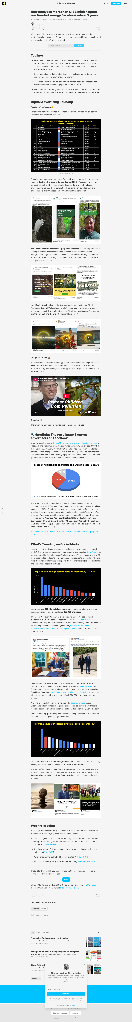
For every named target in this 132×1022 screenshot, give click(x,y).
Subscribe (116, 3)
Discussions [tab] (45, 933)
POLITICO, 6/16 (84, 857)
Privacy (62, 1008)
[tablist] (39, 909)
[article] (66, 942)
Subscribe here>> (51, 844)
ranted (90, 686)
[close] (84, 964)
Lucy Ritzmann (43, 943)
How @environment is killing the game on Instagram (55, 952)
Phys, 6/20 (48, 852)
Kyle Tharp (38, 23)
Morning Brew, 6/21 (86, 862)
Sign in (126, 3)
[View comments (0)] (39, 29)
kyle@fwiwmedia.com (69, 888)
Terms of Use (75, 998)
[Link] (28, 55)
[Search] (104, 3)
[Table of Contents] (2, 511)
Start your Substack (61, 1013)
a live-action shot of (82, 620)
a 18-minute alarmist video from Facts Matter (71, 692)
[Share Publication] (108, 3)
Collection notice (76, 1008)
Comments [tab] (35, 908)
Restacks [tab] (43, 908)
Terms (67, 1008)
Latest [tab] (38, 933)
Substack (56, 1018)
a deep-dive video (77, 703)
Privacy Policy (80, 1000)
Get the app (75, 1013)
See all (34, 978)
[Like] (32, 946)
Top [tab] (33, 933)
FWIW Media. (90, 885)
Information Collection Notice (65, 1000)
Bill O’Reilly (82, 686)
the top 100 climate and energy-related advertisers (75, 443)
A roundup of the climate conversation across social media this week (53, 941)
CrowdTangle (92, 552)
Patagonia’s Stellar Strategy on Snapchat (49, 938)
